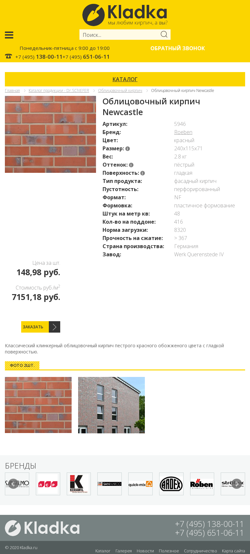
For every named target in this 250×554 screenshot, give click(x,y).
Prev (13, 484)
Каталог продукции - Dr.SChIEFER (59, 90)
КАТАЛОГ (125, 79)
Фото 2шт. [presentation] (22, 365)
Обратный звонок (177, 48)
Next (236, 484)
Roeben (183, 132)
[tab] (22, 365)
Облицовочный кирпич (120, 90)
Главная (12, 90)
